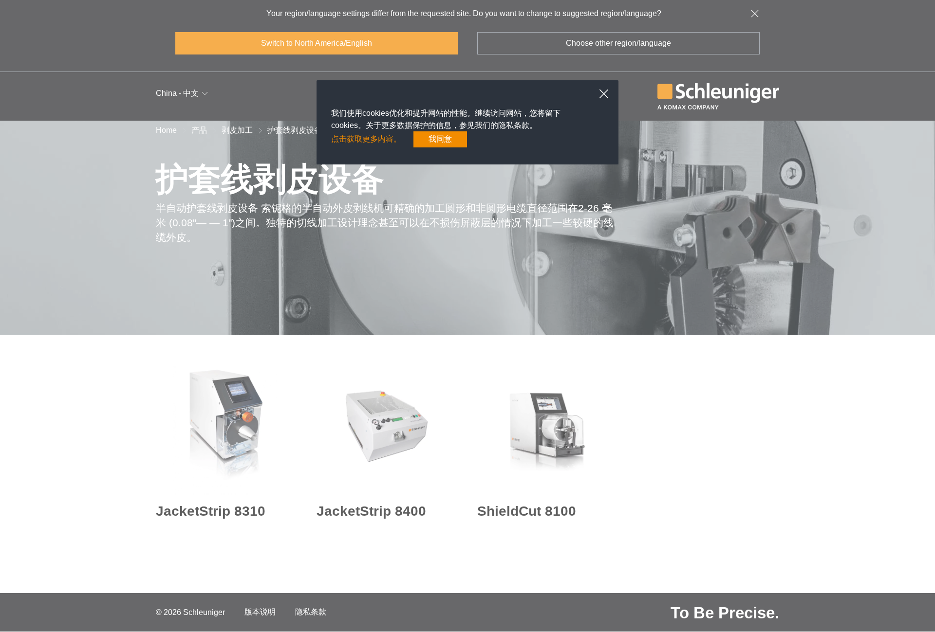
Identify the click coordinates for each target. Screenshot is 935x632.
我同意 (440, 139)
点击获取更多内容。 (366, 139)
